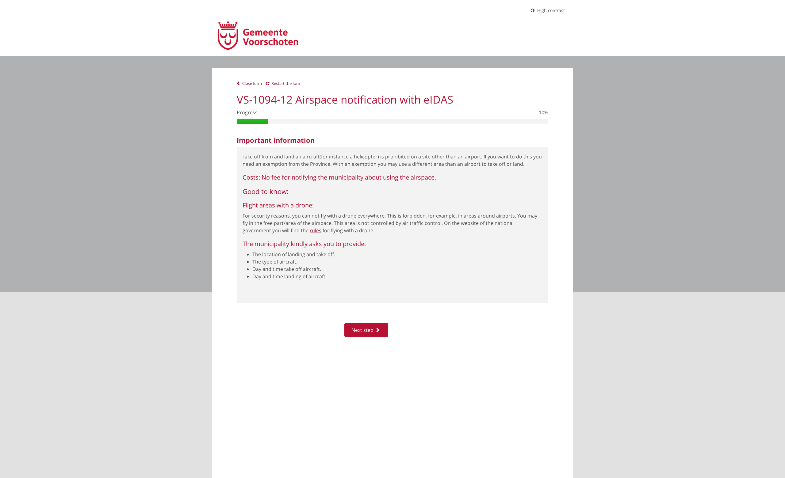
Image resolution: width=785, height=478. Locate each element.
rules (315, 230)
